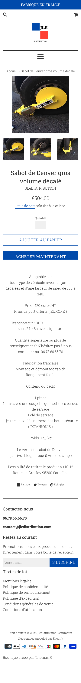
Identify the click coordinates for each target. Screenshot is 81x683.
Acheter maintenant (40, 256)
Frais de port (25, 205)
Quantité (40, 218)
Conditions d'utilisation (22, 609)
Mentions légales (17, 581)
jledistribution (47, 633)
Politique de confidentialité (25, 586)
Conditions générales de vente (28, 603)
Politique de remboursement (26, 592)
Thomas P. (43, 657)
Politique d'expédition (21, 598)
